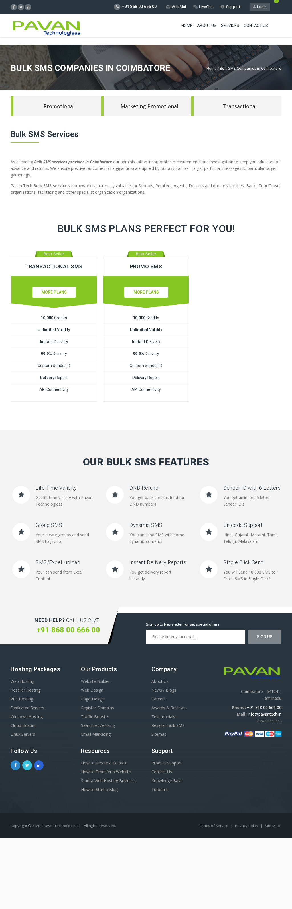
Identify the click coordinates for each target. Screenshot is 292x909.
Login (261, 7)
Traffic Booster (95, 716)
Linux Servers (23, 734)
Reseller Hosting (25, 690)
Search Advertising (98, 725)
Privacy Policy (247, 825)
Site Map (272, 825)
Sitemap (159, 734)
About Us (206, 25)
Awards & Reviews (168, 707)
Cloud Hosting (23, 725)
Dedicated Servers (27, 707)
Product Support (166, 763)
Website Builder (95, 681)
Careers (158, 699)
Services (230, 25)
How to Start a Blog (99, 789)
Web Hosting (22, 681)
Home (186, 25)
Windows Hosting (27, 716)
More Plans (54, 292)
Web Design (92, 690)
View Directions (269, 720)
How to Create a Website (104, 763)
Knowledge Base (166, 780)
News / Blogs (163, 690)
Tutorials (159, 789)
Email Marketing (96, 734)
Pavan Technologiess (61, 825)
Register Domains (97, 707)
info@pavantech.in (264, 714)
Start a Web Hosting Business (108, 780)
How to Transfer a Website (106, 771)
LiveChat (206, 7)
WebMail (179, 7)
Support (233, 7)
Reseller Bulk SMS (167, 725)
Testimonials (163, 716)
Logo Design (93, 699)
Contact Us (256, 25)
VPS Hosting (22, 699)
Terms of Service (214, 825)
